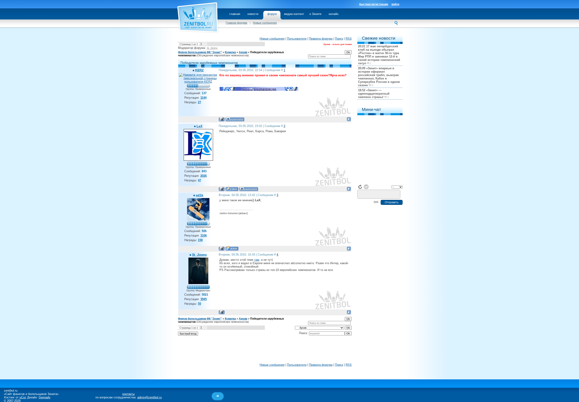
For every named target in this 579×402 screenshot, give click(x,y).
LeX (199, 126)
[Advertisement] (265, 350)
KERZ (199, 70)
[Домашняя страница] (231, 248)
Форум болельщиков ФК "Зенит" (200, 52)
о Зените (315, 14)
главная (234, 14)
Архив (243, 52)
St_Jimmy (212, 48)
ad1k (199, 195)
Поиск (339, 38)
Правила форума (320, 38)
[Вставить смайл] (366, 186)
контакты (128, 394)
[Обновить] (360, 186)
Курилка (230, 52)
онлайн (333, 14)
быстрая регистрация (373, 4)
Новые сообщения (265, 22)
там (256, 259)
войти (395, 4)
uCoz (22, 397)
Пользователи (296, 38)
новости (252, 14)
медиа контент (294, 14)
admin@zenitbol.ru (149, 397)
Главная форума (236, 22)
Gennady (44, 397)
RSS (349, 38)
